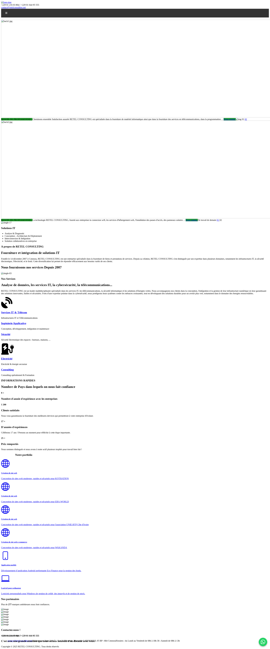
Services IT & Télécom (14, 312)
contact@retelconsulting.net (13, 7)
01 (218, 220)
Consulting (7, 369)
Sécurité (5, 334)
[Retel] (6, 2)
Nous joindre (230, 119)
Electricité (6, 358)
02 (246, 119)
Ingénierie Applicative (13, 323)
